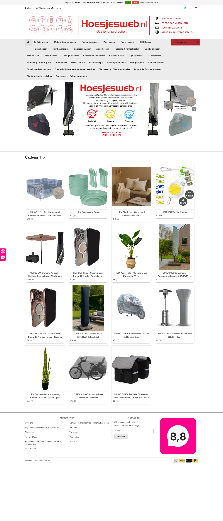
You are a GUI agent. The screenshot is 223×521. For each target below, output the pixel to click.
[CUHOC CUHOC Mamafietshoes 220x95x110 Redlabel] (88, 369)
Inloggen (30, 8)
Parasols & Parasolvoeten (127, 49)
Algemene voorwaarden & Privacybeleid (42, 427)
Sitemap (73, 427)
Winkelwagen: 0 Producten (50, 8)
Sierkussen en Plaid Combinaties (114, 69)
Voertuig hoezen (152, 49)
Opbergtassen (136, 56)
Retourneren (30, 448)
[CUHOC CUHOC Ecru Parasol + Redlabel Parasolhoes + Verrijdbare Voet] (45, 247)
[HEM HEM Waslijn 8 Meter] (174, 186)
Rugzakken (61, 76)
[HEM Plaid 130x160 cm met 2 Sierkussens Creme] (131, 186)
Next (194, 109)
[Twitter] (185, 8)
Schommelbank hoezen (94, 56)
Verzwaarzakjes (96, 62)
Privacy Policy (31, 437)
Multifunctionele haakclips (39, 76)
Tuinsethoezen (40, 49)
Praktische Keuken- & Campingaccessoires (75, 69)
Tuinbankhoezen (61, 49)
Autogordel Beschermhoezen (147, 69)
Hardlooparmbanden (116, 62)
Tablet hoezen (127, 42)
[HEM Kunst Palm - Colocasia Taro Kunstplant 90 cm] (131, 247)
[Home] (111, 25)
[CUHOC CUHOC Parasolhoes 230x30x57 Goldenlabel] (88, 308)
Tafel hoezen (33, 56)
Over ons (29, 423)
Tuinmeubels (61, 62)
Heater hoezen (78, 62)
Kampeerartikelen (156, 62)
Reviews (73, 442)
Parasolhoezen (102, 49)
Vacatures (73, 432)
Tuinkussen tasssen (82, 49)
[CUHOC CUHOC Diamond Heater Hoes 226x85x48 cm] (174, 308)
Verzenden (74, 437)
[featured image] (178, 436)
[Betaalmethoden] (176, 460)
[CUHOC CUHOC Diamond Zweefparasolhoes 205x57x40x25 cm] (174, 247)
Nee (135, 3)
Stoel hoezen (51, 56)
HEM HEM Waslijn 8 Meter (174, 212)
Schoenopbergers (78, 76)
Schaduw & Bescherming (39, 69)
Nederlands (196, 8)
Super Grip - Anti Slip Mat (39, 62)
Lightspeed (40, 460)
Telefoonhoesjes (89, 42)
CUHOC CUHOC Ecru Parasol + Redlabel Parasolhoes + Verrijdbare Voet (45, 276)
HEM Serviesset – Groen (88, 212)
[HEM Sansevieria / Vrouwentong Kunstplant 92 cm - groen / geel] (45, 369)
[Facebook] (188, 8)
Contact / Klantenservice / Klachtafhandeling (89, 423)
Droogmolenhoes (71, 56)
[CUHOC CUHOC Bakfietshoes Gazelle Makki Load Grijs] (131, 308)
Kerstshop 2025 (116, 56)
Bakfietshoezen (41, 42)
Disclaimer (29, 432)
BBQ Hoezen (145, 42)
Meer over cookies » (149, 3)
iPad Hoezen (109, 42)
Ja (128, 3)
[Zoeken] (197, 42)
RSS (48, 460)
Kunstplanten (155, 56)
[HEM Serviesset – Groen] (88, 186)
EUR (191, 8)
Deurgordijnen (137, 62)
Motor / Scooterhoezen (65, 42)
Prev (29, 109)
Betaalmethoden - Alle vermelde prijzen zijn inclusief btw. (44, 443)
